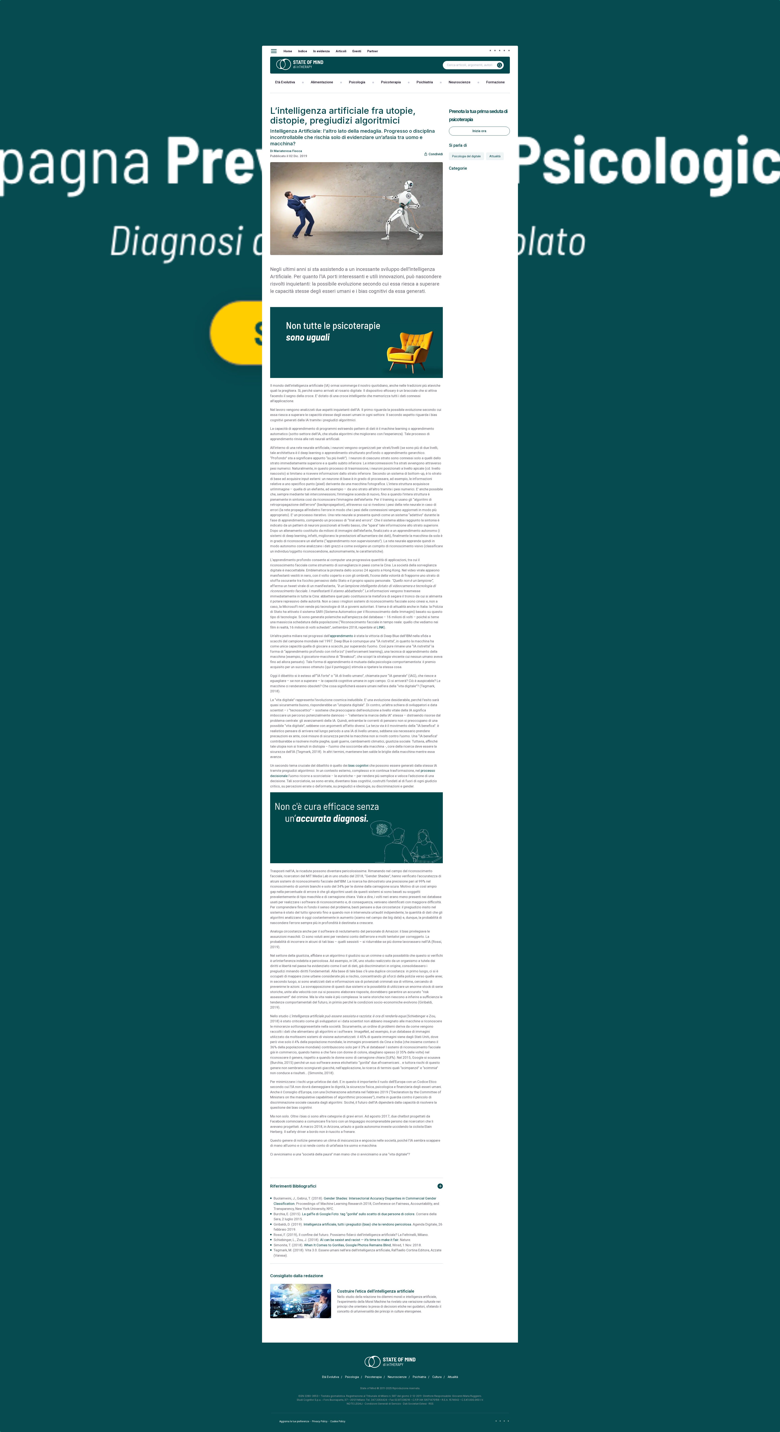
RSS (431, 1403)
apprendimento (341, 636)
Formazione (495, 82)
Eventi (356, 51)
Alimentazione (322, 82)
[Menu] (273, 51)
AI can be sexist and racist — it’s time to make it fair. (359, 1240)
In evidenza (321, 51)
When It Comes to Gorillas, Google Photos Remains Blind (347, 1245)
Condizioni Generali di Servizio (383, 1403)
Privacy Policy (319, 1421)
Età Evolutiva (285, 82)
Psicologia (357, 82)
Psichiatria (425, 82)
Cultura (437, 1377)
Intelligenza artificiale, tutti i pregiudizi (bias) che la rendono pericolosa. (357, 1224)
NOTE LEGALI (355, 1403)
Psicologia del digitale (466, 156)
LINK (380, 627)
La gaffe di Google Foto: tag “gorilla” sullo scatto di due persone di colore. (358, 1214)
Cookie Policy (337, 1421)
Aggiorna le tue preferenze (294, 1421)
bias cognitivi (358, 765)
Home (288, 51)
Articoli (341, 51)
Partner (372, 51)
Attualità (494, 156)
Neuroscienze (459, 82)
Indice (302, 51)
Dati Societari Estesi (415, 1403)
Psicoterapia (391, 82)
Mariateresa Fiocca (288, 151)
